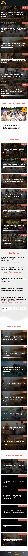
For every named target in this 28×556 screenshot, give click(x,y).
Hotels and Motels (22, 460)
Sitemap (16, 554)
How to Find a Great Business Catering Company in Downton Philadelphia (12, 496)
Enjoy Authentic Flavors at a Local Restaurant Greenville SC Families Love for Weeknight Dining (13, 299)
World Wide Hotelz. (16, 552)
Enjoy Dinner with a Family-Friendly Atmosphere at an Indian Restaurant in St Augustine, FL (13, 242)
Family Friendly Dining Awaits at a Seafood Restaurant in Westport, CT (12, 289)
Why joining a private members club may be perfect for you (12, 540)
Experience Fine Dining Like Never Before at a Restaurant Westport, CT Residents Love (13, 29)
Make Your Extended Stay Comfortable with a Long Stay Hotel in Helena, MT (14, 353)
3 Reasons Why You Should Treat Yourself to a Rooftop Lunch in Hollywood (13, 399)
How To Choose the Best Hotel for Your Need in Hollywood (13, 428)
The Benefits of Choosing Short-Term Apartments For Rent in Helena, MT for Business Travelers (13, 45)
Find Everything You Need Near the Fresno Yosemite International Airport (13, 442)
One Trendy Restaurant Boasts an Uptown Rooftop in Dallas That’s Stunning (13, 467)
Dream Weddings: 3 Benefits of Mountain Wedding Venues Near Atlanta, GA (13, 369)
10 (18, 308)
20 (20, 308)
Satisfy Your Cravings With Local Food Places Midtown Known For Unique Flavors (13, 14)
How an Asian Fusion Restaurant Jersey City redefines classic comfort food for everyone (13, 60)
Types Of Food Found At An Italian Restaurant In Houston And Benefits (14, 511)
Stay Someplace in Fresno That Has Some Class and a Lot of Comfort (14, 414)
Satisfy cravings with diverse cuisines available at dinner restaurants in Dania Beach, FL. (14, 226)
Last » (4, 311)
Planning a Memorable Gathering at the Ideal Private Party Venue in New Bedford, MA (14, 91)
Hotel (26, 38)
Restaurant (25, 7)
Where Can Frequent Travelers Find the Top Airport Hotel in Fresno (14, 384)
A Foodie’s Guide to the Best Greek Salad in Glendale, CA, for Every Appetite (12, 76)
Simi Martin (5, 262)
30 (23, 308)
